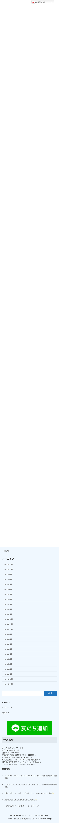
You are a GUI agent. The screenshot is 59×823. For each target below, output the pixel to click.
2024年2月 (8, 609)
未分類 (6, 551)
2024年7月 (8, 584)
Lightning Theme (29, 819)
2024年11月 (8, 569)
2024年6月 (8, 589)
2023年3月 (8, 664)
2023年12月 (8, 619)
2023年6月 (8, 649)
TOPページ (6, 702)
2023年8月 (8, 639)
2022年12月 (8, 679)
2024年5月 (8, 594)
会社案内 (5, 713)
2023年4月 (8, 659)
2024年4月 (8, 599)
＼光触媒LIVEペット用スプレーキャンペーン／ (22, 806)
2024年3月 (8, 604)
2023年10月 (8, 629)
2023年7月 (8, 644)
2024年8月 (8, 579)
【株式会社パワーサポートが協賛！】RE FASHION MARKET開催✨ (29, 793)
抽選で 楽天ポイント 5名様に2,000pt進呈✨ (21, 800)
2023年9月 (8, 634)
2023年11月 (8, 624)
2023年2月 (8, 669)
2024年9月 (8, 574)
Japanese (40, 2)
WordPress (19, 819)
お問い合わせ (7, 707)
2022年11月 (8, 684)
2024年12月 (8, 564)
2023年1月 (8, 674)
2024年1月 (8, 614)
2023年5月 (8, 654)
